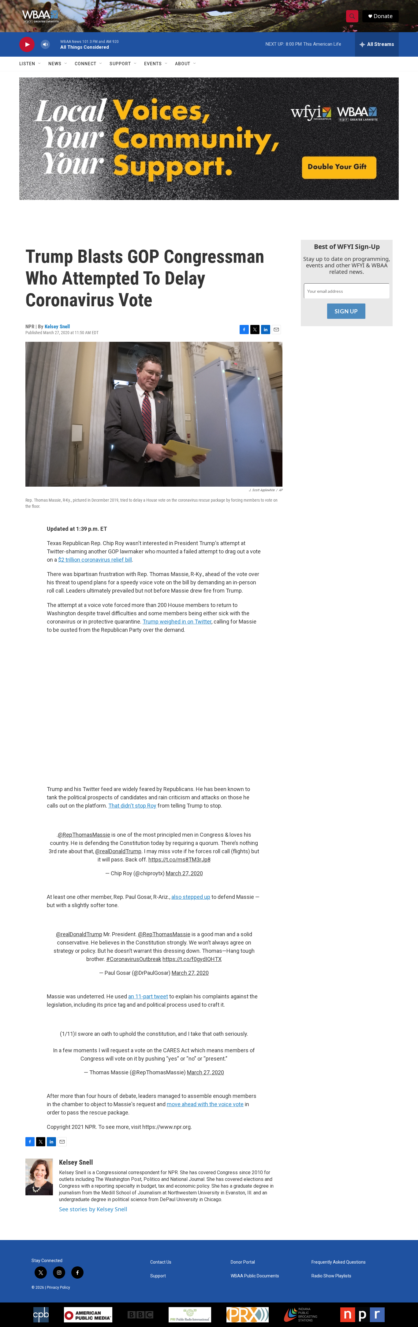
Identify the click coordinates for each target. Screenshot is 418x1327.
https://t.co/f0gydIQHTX (192, 959)
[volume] (45, 44)
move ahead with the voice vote (205, 1104)
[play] (27, 44)
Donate (383, 16)
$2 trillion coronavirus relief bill (95, 559)
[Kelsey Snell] (39, 1177)
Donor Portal (243, 1262)
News (55, 63)
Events (153, 63)
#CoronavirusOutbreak (133, 959)
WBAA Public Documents (255, 1276)
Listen (27, 63)
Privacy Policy (58, 1287)
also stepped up (190, 897)
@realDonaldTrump (118, 851)
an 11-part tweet (148, 996)
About (182, 63)
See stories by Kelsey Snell (93, 1209)
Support (120, 63)
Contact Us (160, 1262)
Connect (85, 63)
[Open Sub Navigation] (39, 63)
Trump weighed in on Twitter (177, 621)
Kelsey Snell (57, 326)
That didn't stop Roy (132, 805)
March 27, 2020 (184, 873)
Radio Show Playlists (331, 1276)
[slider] (55, 44)
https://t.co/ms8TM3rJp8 (179, 859)
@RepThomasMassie (84, 834)
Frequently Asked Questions (339, 1262)
